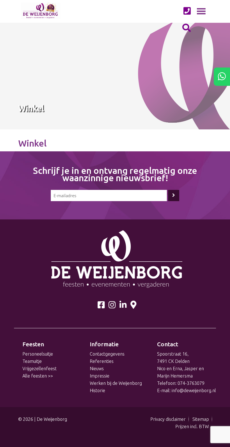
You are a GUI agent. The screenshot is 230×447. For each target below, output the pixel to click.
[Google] (133, 306)
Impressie (99, 375)
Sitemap (200, 419)
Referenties (102, 361)
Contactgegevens (107, 353)
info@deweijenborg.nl (194, 390)
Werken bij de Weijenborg (116, 383)
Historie (97, 390)
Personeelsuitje (37, 353)
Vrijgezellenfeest (39, 368)
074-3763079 (191, 383)
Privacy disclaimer (168, 419)
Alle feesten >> (37, 375)
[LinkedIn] (123, 306)
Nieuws (97, 368)
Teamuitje (32, 361)
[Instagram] (112, 306)
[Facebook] (101, 306)
